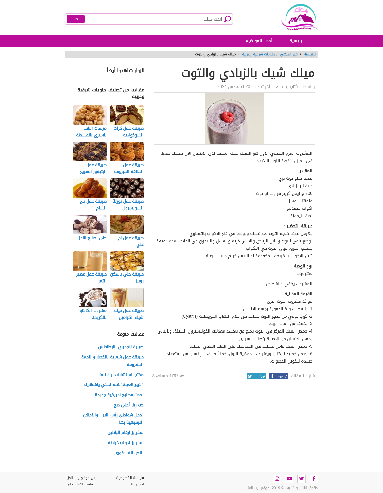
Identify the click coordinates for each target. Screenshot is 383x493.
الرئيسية (297, 41)
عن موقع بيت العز (81, 478)
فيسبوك (282, 376)
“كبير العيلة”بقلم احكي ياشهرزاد (114, 385)
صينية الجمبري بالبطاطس (121, 347)
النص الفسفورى (129, 453)
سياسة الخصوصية (130, 478)
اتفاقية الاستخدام (81, 484)
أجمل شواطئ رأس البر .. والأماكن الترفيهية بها (113, 419)
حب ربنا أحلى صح (129, 405)
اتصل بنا (137, 484)
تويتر (262, 376)
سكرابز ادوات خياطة (126, 443)
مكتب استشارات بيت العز (121, 375)
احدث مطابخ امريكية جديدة (119, 395)
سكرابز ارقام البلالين (126, 432)
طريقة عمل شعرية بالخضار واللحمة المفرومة (112, 361)
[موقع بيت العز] (293, 17)
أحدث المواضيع (259, 41)
